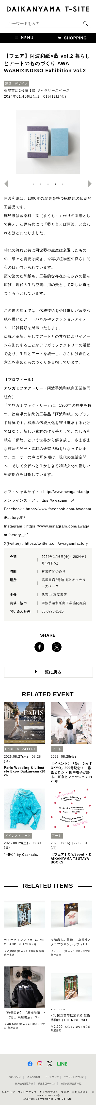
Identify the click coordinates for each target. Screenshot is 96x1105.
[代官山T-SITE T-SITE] (48, 8)
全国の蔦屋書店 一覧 (71, 1083)
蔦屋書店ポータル (47, 1083)
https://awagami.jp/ (56, 500)
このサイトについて (74, 1077)
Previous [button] (4, 184)
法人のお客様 (33, 1077)
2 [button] (40, 184)
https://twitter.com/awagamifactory (56, 543)
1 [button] (33, 184)
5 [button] (62, 184)
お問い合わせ (15, 1077)
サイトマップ (52, 1077)
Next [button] (92, 184)
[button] (24, 38)
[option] (48, 142)
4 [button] (55, 184)
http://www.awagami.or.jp (66, 492)
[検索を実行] (84, 25)
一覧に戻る (51, 672)
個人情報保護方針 (24, 1083)
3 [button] (48, 184)
